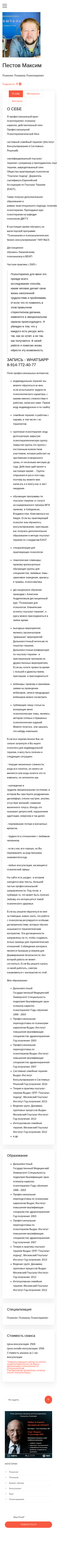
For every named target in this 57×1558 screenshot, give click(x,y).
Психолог (13, 1472)
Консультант (15, 1488)
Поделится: (8, 84)
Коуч (11, 1494)
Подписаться (28, 1524)
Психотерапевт (16, 1499)
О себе (16, 93)
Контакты (17, 101)
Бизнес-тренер (16, 1483)
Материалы (33, 93)
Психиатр (14, 1477)
